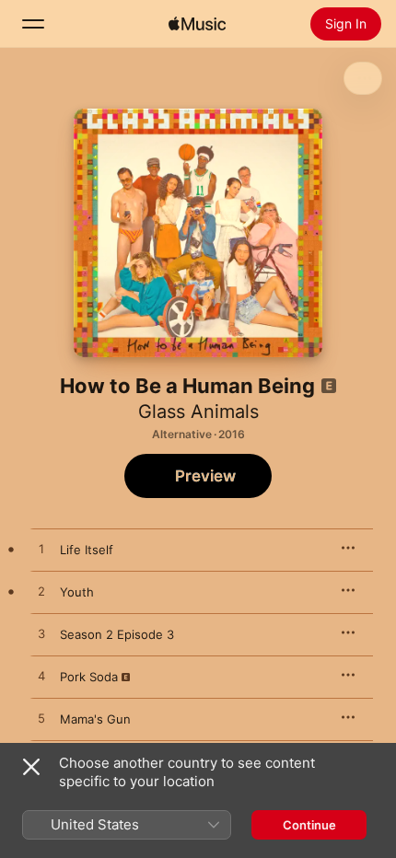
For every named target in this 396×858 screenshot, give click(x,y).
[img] (197, 24)
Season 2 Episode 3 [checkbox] (117, 634)
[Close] (31, 767)
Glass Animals (198, 411)
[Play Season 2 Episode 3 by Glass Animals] (41, 634)
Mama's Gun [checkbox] (95, 719)
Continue (309, 824)
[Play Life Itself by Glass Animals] (41, 549)
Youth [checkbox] (77, 592)
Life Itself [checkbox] (86, 549)
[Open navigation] (33, 24)
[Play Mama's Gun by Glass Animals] (41, 719)
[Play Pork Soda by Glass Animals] (41, 676)
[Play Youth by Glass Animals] (41, 592)
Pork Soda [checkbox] (89, 676)
